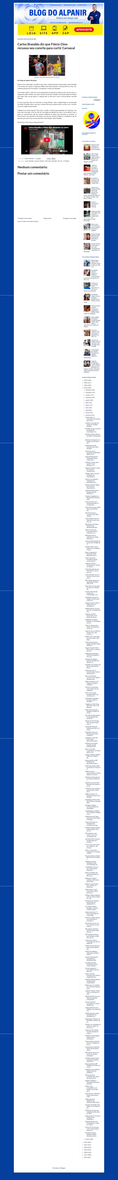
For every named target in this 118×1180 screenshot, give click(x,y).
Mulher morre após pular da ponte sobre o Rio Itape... (92, 638)
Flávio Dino (48, 161)
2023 (85, 388)
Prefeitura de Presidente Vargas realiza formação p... (92, 1037)
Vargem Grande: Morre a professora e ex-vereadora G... (92, 604)
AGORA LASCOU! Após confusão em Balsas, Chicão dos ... (92, 1059)
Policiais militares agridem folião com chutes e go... (92, 756)
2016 (85, 1157)
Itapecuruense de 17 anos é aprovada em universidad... (92, 913)
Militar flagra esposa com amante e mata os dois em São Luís (95, 263)
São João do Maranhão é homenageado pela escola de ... (92, 717)
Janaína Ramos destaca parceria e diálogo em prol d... (92, 1043)
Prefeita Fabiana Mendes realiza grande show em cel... (92, 829)
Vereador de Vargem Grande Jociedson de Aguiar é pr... (92, 660)
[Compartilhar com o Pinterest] (54, 159)
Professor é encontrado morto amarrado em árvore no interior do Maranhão (91, 287)
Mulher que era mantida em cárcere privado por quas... (92, 986)
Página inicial (47, 218)
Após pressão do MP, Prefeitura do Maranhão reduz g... (92, 762)
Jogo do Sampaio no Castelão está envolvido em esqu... (92, 823)
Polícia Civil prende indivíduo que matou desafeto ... (92, 447)
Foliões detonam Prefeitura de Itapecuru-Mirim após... (92, 1100)
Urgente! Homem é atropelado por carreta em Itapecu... (92, 565)
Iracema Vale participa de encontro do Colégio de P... (92, 542)
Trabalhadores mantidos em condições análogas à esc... (92, 812)
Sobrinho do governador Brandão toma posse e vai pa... (92, 784)
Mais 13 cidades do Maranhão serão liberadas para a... (91, 554)
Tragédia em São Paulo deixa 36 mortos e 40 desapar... (92, 705)
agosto (88, 400)
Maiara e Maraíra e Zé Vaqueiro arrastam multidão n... (91, 683)
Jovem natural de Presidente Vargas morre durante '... (91, 559)
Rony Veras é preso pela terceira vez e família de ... (92, 587)
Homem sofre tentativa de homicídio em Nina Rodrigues (95, 147)
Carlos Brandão (29, 161)
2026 (85, 380)
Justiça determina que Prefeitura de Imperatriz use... (92, 1009)
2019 (85, 1150)
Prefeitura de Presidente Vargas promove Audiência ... (92, 1071)
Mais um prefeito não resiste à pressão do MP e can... (92, 874)
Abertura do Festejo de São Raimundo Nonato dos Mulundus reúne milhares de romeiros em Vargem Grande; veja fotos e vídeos (92, 193)
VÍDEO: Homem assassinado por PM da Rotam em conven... (92, 773)
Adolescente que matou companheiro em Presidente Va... (92, 1015)
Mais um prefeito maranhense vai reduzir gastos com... (92, 750)
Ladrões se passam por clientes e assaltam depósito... (92, 424)
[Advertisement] (91, 66)
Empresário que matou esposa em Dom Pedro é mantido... (92, 818)
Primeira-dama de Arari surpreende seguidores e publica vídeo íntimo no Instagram (92, 309)
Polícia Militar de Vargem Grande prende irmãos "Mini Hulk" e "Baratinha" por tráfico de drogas (92, 321)
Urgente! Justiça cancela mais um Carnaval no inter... (92, 992)
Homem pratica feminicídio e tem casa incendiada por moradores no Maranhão (92, 247)
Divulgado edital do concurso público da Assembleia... (91, 807)
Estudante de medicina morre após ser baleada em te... (92, 902)
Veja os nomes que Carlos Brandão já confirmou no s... (91, 531)
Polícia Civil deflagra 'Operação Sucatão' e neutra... (92, 953)
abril (87, 410)
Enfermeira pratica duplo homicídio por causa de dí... (92, 767)
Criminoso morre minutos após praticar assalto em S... (92, 790)
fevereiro (88, 415)
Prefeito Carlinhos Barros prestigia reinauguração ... (92, 436)
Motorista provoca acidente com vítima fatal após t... (91, 537)
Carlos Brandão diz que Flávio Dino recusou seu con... (92, 570)
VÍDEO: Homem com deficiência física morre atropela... (92, 795)
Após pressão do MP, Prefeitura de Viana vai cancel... (92, 1065)
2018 (85, 1152)
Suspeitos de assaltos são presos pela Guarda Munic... (92, 666)
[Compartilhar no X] (51, 159)
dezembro (89, 390)
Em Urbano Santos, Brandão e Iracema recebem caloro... (91, 908)
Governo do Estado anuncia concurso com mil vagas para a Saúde (95, 343)
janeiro (88, 1139)
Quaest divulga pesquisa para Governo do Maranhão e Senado (95, 237)
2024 (85, 385)
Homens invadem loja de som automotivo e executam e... (92, 919)
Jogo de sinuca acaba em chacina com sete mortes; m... (92, 632)
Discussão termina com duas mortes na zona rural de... (92, 925)
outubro (88, 395)
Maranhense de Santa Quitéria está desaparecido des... (91, 525)
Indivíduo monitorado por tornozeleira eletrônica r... (92, 778)
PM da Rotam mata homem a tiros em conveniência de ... (91, 835)
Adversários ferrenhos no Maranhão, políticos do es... (92, 1020)
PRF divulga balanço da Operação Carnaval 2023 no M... (92, 582)
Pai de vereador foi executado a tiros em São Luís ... (92, 970)
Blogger (63, 1168)
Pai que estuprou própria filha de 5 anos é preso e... (92, 857)
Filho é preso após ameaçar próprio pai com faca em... (91, 694)
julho (87, 402)
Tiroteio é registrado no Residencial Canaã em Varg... (92, 497)
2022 (85, 1142)
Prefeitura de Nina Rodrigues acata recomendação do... (91, 863)
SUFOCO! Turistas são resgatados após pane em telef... (92, 1112)
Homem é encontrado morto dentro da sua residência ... (92, 688)
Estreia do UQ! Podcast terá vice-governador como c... (92, 722)
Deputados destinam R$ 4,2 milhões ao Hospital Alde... (92, 801)
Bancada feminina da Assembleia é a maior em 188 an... (92, 1123)
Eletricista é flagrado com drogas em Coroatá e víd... (92, 441)
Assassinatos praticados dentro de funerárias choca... (92, 1048)
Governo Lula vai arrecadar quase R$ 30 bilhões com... (92, 452)
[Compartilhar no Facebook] (53, 159)
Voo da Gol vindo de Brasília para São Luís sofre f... (92, 728)
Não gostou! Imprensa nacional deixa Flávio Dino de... (92, 930)
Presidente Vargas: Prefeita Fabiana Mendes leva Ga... (91, 1134)
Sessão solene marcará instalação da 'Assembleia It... (92, 475)
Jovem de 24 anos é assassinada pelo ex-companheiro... (92, 503)
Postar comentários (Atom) (30, 221)
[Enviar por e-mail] (47, 159)
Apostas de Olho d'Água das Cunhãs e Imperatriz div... (92, 486)
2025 (85, 382)
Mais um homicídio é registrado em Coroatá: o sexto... (92, 852)
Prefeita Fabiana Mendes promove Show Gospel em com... (92, 896)
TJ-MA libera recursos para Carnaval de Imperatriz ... (91, 868)
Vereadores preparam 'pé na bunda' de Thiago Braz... (95, 181)
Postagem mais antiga (69, 218)
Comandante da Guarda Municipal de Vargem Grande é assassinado (91, 353)
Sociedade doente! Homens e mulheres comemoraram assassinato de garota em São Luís (92, 274)
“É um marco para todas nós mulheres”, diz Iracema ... (92, 846)
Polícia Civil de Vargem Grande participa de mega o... (92, 1031)
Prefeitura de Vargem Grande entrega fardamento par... (91, 745)
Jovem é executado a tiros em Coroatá (94, 204)
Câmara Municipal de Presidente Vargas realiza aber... (91, 458)
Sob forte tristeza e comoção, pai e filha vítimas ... (91, 514)
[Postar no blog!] (49, 159)
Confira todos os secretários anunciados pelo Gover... (92, 419)
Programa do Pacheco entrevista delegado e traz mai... (92, 655)
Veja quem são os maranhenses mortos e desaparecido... (92, 672)
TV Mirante (66, 161)
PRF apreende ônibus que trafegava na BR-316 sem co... (92, 936)
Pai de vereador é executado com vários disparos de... (92, 1003)
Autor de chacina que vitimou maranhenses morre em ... (92, 627)
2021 (85, 1145)
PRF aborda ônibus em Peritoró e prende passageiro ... (92, 1054)
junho (87, 405)
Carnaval (36, 161)
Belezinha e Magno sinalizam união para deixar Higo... (92, 880)
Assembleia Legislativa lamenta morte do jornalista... (92, 700)
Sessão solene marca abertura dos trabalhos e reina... (92, 548)
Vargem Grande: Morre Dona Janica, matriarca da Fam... (92, 649)
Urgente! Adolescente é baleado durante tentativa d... (92, 492)
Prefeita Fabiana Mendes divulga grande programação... (92, 981)
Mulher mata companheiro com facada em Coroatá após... (91, 1089)
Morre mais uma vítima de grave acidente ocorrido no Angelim (95, 227)
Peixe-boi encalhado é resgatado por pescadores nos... (91, 480)
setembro (89, 397)
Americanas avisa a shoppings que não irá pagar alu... (92, 941)
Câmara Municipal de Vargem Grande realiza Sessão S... (92, 644)
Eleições (42, 161)
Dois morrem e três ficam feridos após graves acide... (92, 1095)
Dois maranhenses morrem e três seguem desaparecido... (92, 677)
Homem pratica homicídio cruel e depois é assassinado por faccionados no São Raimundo (92, 216)
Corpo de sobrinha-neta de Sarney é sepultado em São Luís (95, 333)
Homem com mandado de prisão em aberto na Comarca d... (92, 1026)
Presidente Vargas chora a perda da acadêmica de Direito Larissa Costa (92, 298)
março (88, 412)
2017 (85, 1155)
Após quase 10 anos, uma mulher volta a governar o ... (91, 891)
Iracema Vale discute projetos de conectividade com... (92, 593)
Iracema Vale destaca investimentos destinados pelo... (91, 958)
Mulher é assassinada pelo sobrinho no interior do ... (91, 885)
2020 (85, 1147)
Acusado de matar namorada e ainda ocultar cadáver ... (91, 964)
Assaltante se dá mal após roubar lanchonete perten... (91, 739)
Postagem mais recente (25, 218)
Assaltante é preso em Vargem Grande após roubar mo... (92, 599)
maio (87, 407)
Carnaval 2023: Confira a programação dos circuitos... (92, 840)
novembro (89, 392)
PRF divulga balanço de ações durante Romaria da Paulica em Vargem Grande (92, 157)
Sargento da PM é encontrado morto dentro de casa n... (91, 615)
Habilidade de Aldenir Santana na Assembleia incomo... (92, 621)
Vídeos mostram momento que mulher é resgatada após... (92, 975)
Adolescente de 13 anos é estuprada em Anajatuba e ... (92, 1117)
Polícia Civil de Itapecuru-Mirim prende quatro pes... (92, 947)
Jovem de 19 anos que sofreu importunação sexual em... (92, 1128)
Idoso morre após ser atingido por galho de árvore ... (92, 711)
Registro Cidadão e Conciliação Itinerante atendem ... (92, 1082)
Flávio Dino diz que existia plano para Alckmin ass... (92, 509)
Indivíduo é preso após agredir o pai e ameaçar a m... (92, 464)
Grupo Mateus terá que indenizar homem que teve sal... (92, 520)
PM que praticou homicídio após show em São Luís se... (92, 1076)
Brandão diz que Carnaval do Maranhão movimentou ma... (92, 430)
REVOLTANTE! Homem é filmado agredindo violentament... (92, 998)
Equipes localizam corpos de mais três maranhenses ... (92, 469)
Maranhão (54, 161)
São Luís (60, 161)
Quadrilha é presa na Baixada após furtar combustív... (91, 733)
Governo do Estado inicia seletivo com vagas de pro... (92, 1106)
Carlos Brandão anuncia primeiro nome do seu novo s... (92, 576)
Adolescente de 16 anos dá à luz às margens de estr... (92, 610)
